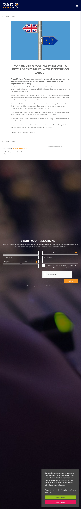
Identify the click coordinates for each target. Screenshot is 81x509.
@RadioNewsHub (20, 149)
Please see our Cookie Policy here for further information (60, 491)
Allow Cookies (60, 497)
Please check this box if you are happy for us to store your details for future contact (61, 266)
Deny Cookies (60, 502)
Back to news (10, 16)
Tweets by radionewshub (55, 146)
